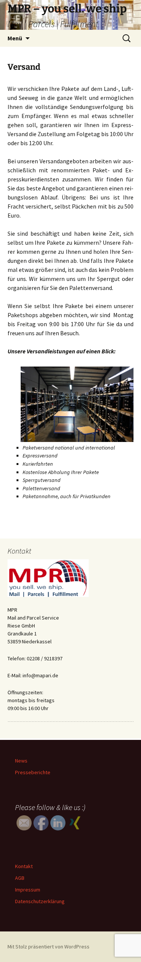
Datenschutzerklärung (40, 901)
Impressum (27, 889)
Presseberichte (32, 772)
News (21, 760)
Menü (15, 38)
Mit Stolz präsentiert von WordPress (48, 946)
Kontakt (24, 866)
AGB (19, 878)
